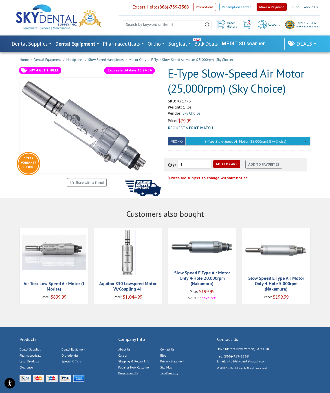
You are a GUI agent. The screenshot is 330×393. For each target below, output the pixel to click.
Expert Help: (160, 7)
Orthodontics (70, 355)
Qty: (172, 164)
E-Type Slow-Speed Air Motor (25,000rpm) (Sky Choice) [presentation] (245, 141)
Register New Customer (134, 367)
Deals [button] (304, 43)
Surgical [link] (177, 43)
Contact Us (167, 349)
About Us (311, 7)
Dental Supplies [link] (30, 43)
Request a (190, 127)
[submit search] (207, 24)
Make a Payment (271, 7)
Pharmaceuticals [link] (121, 43)
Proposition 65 (128, 373)
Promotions (204, 7)
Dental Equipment (73, 349)
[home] (46, 17)
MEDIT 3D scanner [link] (243, 44)
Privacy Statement (172, 361)
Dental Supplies (30, 349)
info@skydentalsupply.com (246, 361)
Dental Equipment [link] (75, 43)
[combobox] (167, 24)
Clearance (26, 367)
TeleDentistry (169, 373)
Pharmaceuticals (30, 355)
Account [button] (273, 24)
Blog (295, 7)
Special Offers (71, 361)
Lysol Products (29, 361)
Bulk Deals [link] (206, 43)
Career (123, 355)
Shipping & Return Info (133, 361)
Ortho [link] (154, 43)
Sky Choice (191, 113)
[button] (247, 24)
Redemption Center (236, 7)
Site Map (166, 367)
